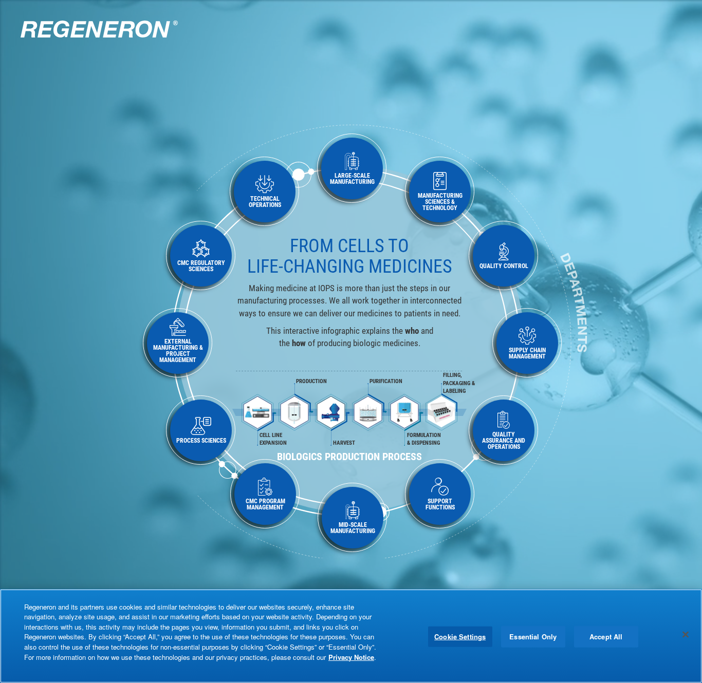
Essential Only (533, 636)
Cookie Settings (460, 636)
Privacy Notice (351, 656)
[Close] (685, 634)
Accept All (605, 636)
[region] (351, 636)
